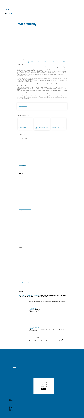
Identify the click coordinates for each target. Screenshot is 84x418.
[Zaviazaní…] (24, 343)
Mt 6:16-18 (41, 61)
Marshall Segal (31, 318)
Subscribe (43, 388)
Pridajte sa (9, 11)
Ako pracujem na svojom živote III (57, 127)
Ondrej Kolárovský (23, 106)
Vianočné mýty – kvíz (22, 127)
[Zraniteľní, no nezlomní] (24, 315)
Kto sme (8, 6)
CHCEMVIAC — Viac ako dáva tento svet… (29, 295)
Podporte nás (9, 13)
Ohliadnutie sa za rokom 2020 (24, 282)
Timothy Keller (31, 328)
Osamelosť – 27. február (31, 111)
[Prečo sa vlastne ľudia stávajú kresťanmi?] (24, 334)
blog (7, 7)
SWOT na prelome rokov (23, 245)
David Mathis (31, 309)
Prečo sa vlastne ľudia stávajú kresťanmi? (35, 327)
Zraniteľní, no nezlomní (32, 308)
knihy (7, 9)
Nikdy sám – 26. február (21, 111)
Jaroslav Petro (31, 337)
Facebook (14, 367)
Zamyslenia (8, 8)
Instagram (14, 374)
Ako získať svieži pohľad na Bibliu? (25, 209)
